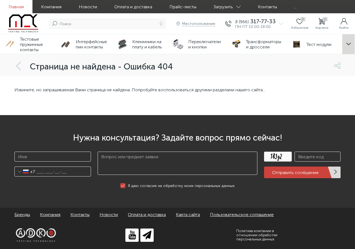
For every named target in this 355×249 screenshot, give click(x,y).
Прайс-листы (182, 6)
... (295, 6)
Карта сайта (188, 214)
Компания (51, 6)
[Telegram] (147, 235)
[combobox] (25, 171)
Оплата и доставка (133, 6)
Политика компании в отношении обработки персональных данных (256, 235)
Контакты (267, 6)
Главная (16, 6)
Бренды (22, 214)
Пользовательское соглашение (242, 214)
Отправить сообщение (295, 172)
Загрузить (223, 6)
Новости (88, 6)
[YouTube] (132, 235)
